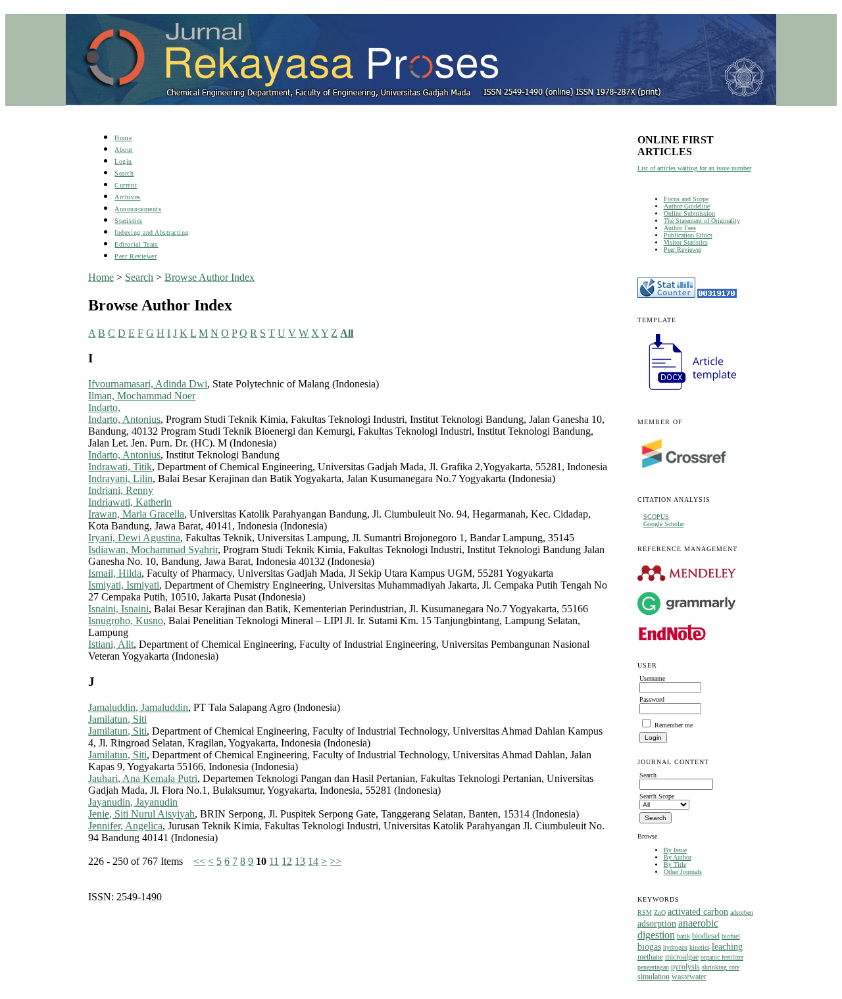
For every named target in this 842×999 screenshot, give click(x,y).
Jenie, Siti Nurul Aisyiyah (141, 813)
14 (313, 861)
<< (199, 861)
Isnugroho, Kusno (125, 620)
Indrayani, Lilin (120, 478)
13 (300, 861)
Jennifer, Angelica (125, 825)
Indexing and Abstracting (151, 232)
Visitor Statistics (686, 242)
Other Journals (683, 871)
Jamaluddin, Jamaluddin (138, 707)
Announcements (137, 208)
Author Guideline (687, 206)
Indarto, (104, 407)
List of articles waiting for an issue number (694, 168)
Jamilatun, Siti (117, 719)
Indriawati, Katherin (130, 502)
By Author (677, 857)
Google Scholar (663, 523)
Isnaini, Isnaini (118, 608)
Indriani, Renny (120, 490)
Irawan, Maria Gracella (136, 514)
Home (123, 137)
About (123, 149)
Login (123, 161)
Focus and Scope (686, 199)
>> (335, 861)
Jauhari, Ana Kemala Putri (142, 778)
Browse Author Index (209, 277)
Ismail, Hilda (114, 573)
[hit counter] (717, 295)
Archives (127, 197)
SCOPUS (656, 516)
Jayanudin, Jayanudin (133, 802)
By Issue (675, 850)
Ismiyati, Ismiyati (123, 585)
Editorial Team (136, 244)
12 (287, 861)
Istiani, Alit (111, 644)
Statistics (128, 220)
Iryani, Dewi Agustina (134, 537)
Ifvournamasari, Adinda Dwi (147, 383)
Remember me (674, 725)
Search (124, 173)
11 (274, 861)
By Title (675, 864)
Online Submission (689, 213)
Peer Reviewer (682, 249)
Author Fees (680, 227)
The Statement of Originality (702, 220)
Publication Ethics (688, 235)
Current (125, 185)
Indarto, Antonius (124, 419)
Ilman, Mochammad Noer (141, 395)
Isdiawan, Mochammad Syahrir (153, 549)
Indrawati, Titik (120, 466)
